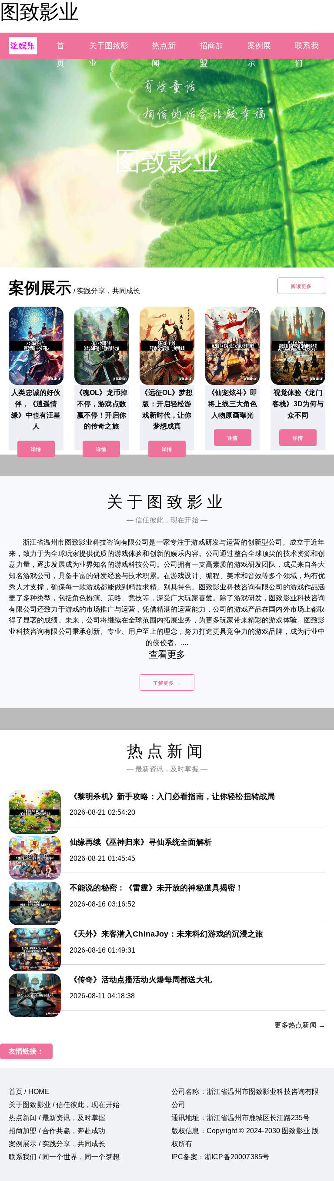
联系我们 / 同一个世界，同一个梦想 (64, 1157)
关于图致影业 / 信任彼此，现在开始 (64, 1104)
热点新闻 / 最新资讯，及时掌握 (57, 1117)
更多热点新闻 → (299, 1025)
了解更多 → (167, 683)
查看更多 (167, 654)
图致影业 (39, 11)
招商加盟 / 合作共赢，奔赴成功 (57, 1130)
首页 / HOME (29, 1091)
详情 (36, 449)
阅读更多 (301, 286)
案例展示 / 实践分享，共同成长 (57, 1144)
